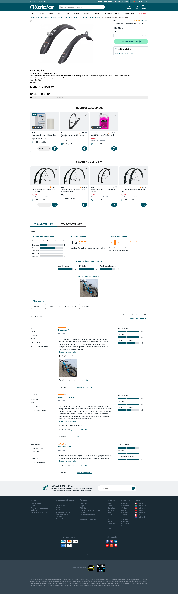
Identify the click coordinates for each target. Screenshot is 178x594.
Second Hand (129, 13)
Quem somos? (36, 503)
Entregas (59, 516)
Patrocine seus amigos (39, 512)
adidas (110, 521)
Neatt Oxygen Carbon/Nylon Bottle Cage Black (72, 136)
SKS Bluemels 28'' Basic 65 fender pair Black (133, 190)
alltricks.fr (141, 503)
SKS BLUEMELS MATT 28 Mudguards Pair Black (103, 190)
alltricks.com (142, 506)
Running (76, 13)
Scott (109, 528)
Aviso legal (84, 503)
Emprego (83, 506)
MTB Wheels (125, 506)
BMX (67, 13)
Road (42, 13)
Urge (109, 519)
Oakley (110, 506)
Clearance (142, 13)
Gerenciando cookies (87, 514)
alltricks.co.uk (142, 512)
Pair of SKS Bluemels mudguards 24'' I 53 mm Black (44, 190)
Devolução (59, 510)
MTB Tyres (124, 503)
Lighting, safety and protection (68, 17)
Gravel (51, 13)
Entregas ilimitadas (110, 1)
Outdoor (87, 13)
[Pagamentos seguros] (69, 543)
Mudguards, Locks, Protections (90, 17)
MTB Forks (124, 519)
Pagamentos (60, 519)
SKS (114, 20)
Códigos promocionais (88, 519)
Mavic (110, 503)
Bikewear (124, 526)
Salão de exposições (63, 512)
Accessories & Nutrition (112, 13)
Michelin (111, 510)
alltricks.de (141, 510)
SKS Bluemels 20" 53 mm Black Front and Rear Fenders (73, 190)
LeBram (110, 526)
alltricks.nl (141, 517)
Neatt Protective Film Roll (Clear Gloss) (44, 135)
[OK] (133, 488)
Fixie (122, 517)
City (59, 13)
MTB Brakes (125, 521)
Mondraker (111, 523)
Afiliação (83, 508)
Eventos (33, 506)
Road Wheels (125, 523)
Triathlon (97, 13)
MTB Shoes (124, 512)
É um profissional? (62, 514)
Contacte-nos (60, 505)
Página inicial (35, 17)
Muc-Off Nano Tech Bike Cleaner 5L (102, 135)
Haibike (110, 512)
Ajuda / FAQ (60, 507)
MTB (33, 13)
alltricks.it (141, 515)
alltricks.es (141, 508)
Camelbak (111, 508)
